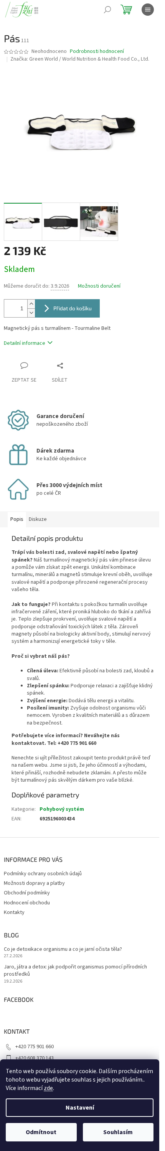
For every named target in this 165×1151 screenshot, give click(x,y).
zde (48, 1088)
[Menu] (147, 9)
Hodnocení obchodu (27, 903)
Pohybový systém (62, 809)
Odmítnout (41, 1132)
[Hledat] (107, 9)
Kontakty (14, 912)
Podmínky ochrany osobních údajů (43, 874)
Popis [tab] (16, 519)
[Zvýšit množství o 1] (31, 304)
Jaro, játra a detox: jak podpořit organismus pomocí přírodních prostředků (75, 970)
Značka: (79, 59)
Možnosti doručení (99, 286)
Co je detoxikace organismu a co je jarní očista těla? (63, 949)
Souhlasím (118, 1132)
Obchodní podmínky (27, 893)
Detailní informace (24, 343)
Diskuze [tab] (38, 519)
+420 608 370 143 (34, 1058)
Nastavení (80, 1107)
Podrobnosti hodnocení (97, 51)
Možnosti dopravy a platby (34, 883)
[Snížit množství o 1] (31, 312)
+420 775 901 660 (34, 1047)
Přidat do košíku (72, 308)
